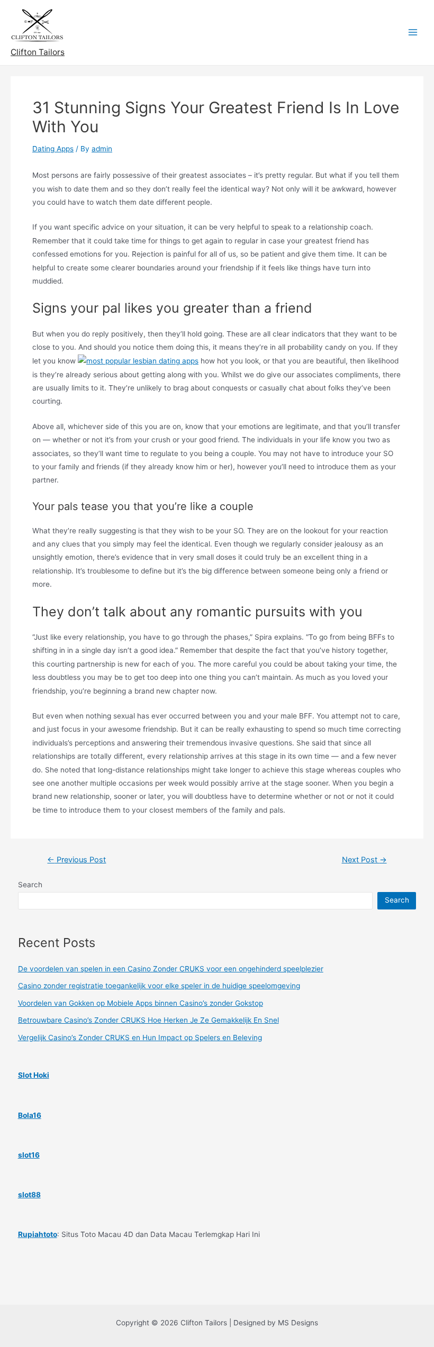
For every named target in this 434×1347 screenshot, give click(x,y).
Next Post (364, 860)
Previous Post (76, 860)
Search (30, 884)
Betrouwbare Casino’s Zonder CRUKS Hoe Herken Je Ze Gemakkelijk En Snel (148, 1020)
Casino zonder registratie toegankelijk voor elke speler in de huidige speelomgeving (159, 985)
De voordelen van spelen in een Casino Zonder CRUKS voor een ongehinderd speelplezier (170, 968)
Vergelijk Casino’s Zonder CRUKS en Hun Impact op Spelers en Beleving (140, 1037)
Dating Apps (53, 148)
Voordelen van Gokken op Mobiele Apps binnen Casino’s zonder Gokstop (140, 1003)
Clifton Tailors (38, 52)
